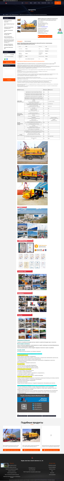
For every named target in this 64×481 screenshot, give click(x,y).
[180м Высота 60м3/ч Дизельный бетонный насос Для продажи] (32, 435)
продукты (7, 14)
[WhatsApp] (5, 59)
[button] (4, 437)
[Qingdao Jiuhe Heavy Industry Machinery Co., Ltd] (6, 3)
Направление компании (52, 465)
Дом (3, 14)
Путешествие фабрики (52, 467)
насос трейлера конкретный (14, 14)
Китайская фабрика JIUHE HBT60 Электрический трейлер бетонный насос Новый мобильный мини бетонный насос (51, 446)
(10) (8, 45)
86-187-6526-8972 (58, 0)
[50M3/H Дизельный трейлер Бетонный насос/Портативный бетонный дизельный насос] (29, 26)
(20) (8, 28)
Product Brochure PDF (44, 26)
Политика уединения (52, 474)
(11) (9, 41)
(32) (8, 31)
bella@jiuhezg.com (50, 0)
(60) (8, 21)
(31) (9, 25)
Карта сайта (52, 472)
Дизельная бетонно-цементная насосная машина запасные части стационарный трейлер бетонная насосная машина (12, 446)
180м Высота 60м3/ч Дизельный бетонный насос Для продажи (32, 446)
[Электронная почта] (7, 59)
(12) (9, 37)
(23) (7, 34)
